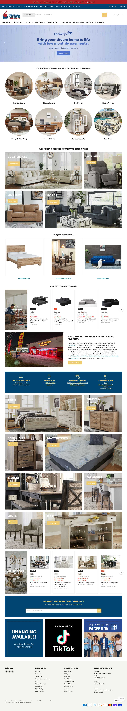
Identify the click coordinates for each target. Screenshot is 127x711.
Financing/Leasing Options (30, 6)
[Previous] (6, 310)
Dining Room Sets (98, 356)
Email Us (49, 385)
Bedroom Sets (75, 356)
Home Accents (78, 22)
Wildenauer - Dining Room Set (38, 583)
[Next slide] (122, 43)
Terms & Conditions (48, 6)
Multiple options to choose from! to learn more (77, 384)
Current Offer (19, 6)
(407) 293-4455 (50, 383)
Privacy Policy (58, 6)
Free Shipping (99, 22)
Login (117, 15)
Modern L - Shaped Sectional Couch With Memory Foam (87, 320)
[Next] (121, 310)
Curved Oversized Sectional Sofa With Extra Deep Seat (110, 320)
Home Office (66, 22)
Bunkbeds (115, 356)
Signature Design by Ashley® (37, 586)
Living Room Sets (86, 356)
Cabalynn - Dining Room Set (86, 583)
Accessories (74, 358)
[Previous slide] (4, 43)
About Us (4, 6)
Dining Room (18, 22)
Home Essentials (58, 324)
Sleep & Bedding (52, 22)
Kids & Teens (39, 22)
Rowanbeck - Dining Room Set (109, 583)
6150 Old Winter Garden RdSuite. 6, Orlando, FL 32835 (106, 386)
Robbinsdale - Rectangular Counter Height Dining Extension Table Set (62, 584)
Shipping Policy (76, 6)
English (121, 6)
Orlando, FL (71, 345)
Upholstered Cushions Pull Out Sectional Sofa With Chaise (38, 321)
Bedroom (28, 22)
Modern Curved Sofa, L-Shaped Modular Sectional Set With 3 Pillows (63, 321)
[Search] (104, 15)
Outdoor (89, 22)
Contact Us (11, 6)
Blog (40, 6)
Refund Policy (67, 6)
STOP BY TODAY (74, 363)
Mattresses (108, 356)
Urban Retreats (34, 324)
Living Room (6, 22)
